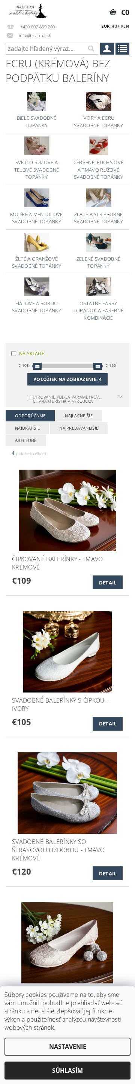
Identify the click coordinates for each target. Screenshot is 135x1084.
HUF (115, 26)
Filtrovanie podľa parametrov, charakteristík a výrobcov (64, 399)
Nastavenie (67, 1046)
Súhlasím (67, 1070)
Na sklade (31, 353)
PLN (125, 26)
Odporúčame (30, 415)
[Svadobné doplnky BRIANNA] (27, 9)
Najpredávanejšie (78, 428)
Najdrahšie (27, 428)
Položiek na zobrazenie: (67, 379)
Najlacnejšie (79, 415)
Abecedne (26, 440)
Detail (108, 582)
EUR (105, 26)
